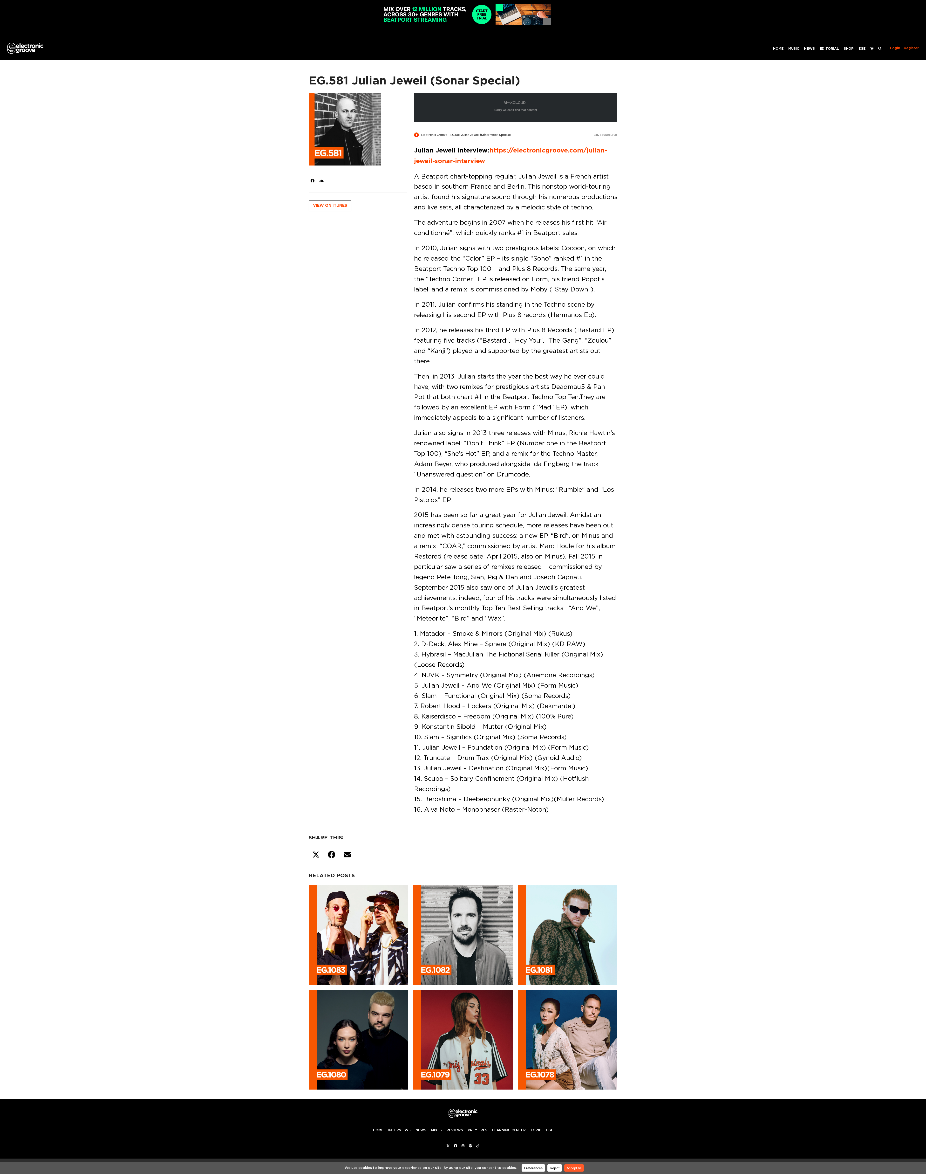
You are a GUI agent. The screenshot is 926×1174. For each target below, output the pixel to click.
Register (911, 48)
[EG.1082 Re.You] (463, 934)
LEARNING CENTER (509, 1130)
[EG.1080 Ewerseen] (358, 1038)
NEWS (420, 1130)
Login (895, 48)
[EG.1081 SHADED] (567, 934)
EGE (549, 1130)
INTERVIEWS (399, 1130)
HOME (378, 1130)
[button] (880, 48)
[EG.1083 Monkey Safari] (358, 934)
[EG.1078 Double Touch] (567, 1038)
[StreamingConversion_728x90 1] (463, 24)
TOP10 (536, 1130)
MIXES (436, 1130)
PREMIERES (477, 1130)
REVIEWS (455, 1130)
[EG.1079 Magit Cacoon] (463, 1038)
